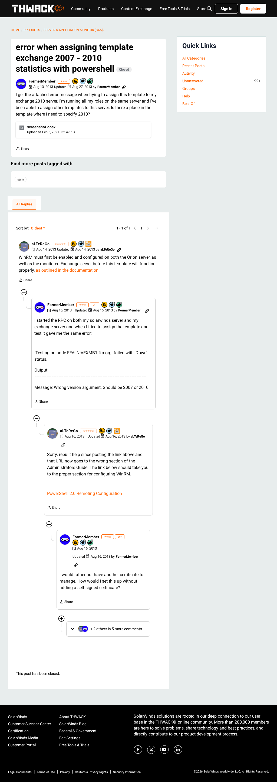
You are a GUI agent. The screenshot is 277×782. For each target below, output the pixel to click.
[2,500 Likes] (90, 81)
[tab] (24, 204)
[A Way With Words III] (88, 244)
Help (186, 96)
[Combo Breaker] (75, 81)
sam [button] (20, 179)
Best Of (188, 103)
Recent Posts (193, 66)
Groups (188, 88)
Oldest (37, 228)
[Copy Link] (124, 86)
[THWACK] (38, 8)
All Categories (193, 58)
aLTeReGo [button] (41, 244)
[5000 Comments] (81, 244)
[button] (21, 83)
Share (22, 149)
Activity (188, 73)
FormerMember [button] (42, 81)
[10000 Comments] (83, 81)
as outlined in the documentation (67, 270)
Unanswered (221, 81)
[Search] (209, 9)
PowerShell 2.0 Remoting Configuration (84, 493)
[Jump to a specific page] (156, 228)
